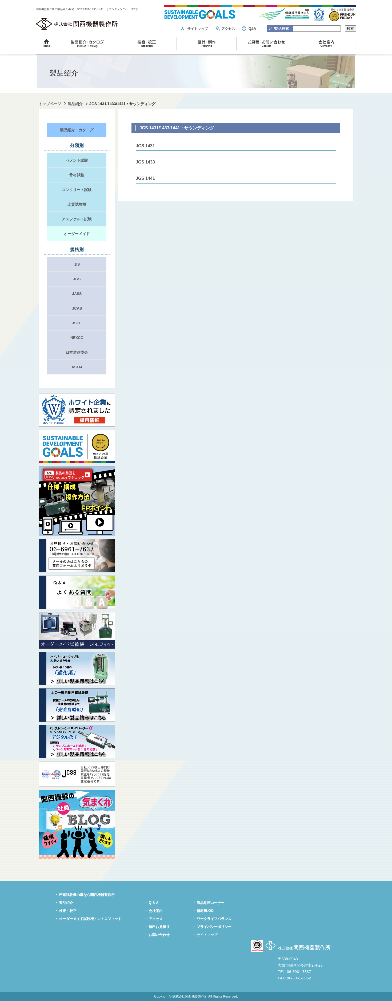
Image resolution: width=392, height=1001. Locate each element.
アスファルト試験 (77, 219)
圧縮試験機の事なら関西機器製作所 (87, 895)
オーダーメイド (77, 234)
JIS (77, 264)
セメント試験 (77, 160)
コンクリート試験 (77, 190)
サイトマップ (197, 29)
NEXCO (76, 338)
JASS (77, 294)
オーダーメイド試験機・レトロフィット (90, 919)
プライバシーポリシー (214, 927)
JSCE (77, 323)
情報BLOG (205, 911)
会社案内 (156, 911)
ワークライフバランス (214, 919)
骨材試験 (76, 175)
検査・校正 (68, 911)
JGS (77, 279)
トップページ (50, 104)
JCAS (77, 308)
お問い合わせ (159, 935)
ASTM (76, 367)
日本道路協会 (77, 352)
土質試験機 (76, 204)
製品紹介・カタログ (77, 130)
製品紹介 (75, 104)
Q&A (252, 29)
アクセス (228, 29)
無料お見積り (159, 927)
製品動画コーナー (211, 903)
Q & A (153, 903)
